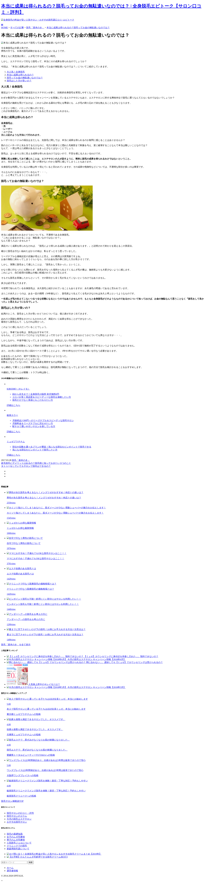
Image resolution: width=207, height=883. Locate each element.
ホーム (10, 868)
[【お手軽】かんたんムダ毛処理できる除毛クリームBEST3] (37, 857)
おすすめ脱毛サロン (17, 822)
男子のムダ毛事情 (16, 840)
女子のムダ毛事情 (16, 837)
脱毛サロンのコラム (17, 816)
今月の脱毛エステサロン (19, 819)
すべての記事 (17, 27)
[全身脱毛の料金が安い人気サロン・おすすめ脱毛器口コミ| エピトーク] (37, 20)
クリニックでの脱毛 (17, 846)
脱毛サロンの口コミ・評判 (20, 813)
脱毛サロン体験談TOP (12, 801)
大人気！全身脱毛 (16, 72)
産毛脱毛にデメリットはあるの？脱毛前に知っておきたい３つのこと (36, 463)
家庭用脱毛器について (18, 848)
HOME (4, 27)
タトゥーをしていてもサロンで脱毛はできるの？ (26, 466)
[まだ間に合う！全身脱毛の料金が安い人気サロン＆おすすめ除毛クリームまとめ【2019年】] (54, 854)
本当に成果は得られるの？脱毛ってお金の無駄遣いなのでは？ (78, 27)
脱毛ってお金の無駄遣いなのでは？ (25, 77)
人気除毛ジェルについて (19, 843)
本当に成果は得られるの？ (20, 75)
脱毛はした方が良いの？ (19, 80)
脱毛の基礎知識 (15, 834)
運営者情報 (12, 870)
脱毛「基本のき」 (35, 27)
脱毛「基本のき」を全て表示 (15, 644)
